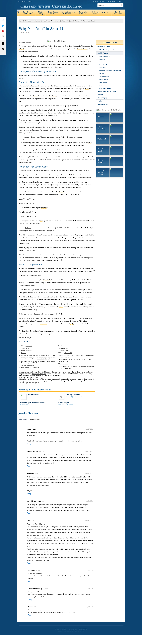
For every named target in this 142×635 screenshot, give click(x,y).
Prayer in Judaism (59, 21)
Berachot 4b (29, 346)
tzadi (28, 212)
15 (35, 320)
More (100, 85)
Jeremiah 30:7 (64, 364)
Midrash (28, 228)
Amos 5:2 (23, 353)
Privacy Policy (81, 631)
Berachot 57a (68, 353)
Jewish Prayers (74, 21)
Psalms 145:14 (64, 350)
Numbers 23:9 (64, 348)
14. (59, 359)
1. (19, 346)
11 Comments (24, 404)
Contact (119, 1)
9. (58, 346)
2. (19, 348)
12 (94, 270)
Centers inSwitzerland (83, 13)
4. (19, 353)
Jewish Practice (25, 21)
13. (59, 355)
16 (24, 326)
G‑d (56, 61)
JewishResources (118, 13)
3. (19, 350)
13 (51, 279)
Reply (29, 444)
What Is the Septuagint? (43, 358)
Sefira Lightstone (27, 42)
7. (19, 365)
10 (92, 227)
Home (19, 1)
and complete (54, 195)
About (24, 1)
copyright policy (34, 382)
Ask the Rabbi (111, 1)
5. (19, 355)
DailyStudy (94, 13)
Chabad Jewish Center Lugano (51, 5)
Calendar (105, 13)
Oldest (37, 419)
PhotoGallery (40, 13)
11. (59, 350)
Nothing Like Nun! (73, 395)
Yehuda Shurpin (25, 32)
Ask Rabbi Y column (39, 374)
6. (19, 361)
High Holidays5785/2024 (28, 13)
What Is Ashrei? (89, 21)
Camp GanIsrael (52, 13)
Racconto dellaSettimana (67, 13)
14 (40, 303)
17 (39, 330)
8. (19, 367)
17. (59, 366)
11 (61, 259)
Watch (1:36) (69, 397)
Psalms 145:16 (25, 348)
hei (34, 230)
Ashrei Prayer (63, 403)
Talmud (90, 268)
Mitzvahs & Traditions (42, 21)
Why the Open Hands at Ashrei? (32, 403)
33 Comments (71, 404)
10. (59, 348)
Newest (32, 419)
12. (59, 353)
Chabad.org (67, 631)
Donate (30, 1)
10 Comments (78, 397)
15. (59, 361)
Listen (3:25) (61, 404)
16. (59, 364)
